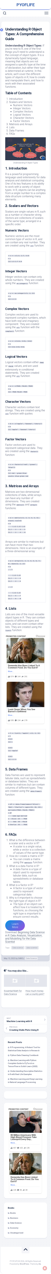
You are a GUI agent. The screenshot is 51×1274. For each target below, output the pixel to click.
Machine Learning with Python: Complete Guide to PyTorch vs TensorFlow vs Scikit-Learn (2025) (23, 1063)
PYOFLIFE (25, 4)
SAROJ (21, 958)
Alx (39, 1264)
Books (13, 1213)
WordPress (24, 1264)
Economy (14, 1228)
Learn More (15, 925)
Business (14, 1218)
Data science (18, 948)
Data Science (31, 958)
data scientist (31, 948)
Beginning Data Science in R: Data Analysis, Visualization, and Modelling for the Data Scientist (25, 937)
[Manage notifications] (45, 1268)
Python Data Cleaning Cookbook (24, 1055)
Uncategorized (16, 1233)
